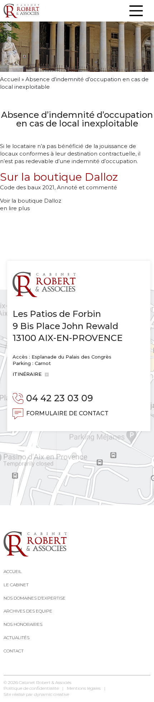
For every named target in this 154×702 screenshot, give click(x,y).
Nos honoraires (23, 624)
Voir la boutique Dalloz (30, 200)
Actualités (16, 637)
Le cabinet (16, 584)
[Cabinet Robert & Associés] (21, 11)
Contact (14, 650)
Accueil (10, 79)
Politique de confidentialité (31, 688)
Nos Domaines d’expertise (35, 598)
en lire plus (15, 208)
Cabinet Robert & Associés (45, 682)
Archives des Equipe (28, 611)
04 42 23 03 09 (59, 398)
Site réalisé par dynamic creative (36, 694)
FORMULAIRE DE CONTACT (67, 413)
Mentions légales (84, 688)
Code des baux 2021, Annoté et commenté (58, 187)
